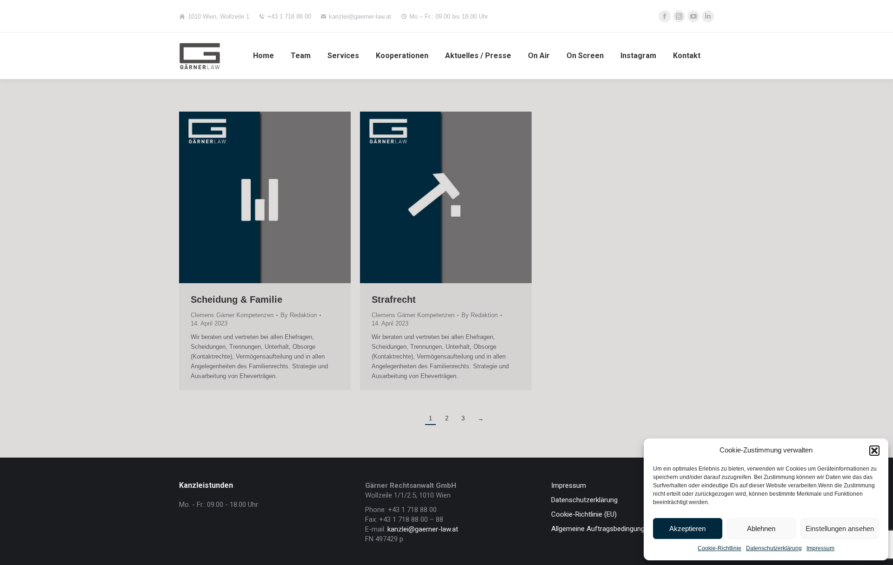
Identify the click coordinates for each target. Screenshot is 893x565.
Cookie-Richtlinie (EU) (584, 514)
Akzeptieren (687, 528)
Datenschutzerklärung (774, 548)
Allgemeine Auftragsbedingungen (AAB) (611, 529)
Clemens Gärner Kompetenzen (232, 315)
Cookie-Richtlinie (719, 548)
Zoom (252, 197)
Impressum (820, 548)
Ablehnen (761, 528)
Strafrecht (394, 299)
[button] (874, 450)
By (298, 315)
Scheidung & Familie (236, 299)
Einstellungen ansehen (840, 528)
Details (277, 197)
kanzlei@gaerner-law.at (360, 16)
